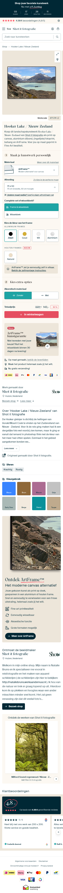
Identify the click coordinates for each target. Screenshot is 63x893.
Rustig (19, 469)
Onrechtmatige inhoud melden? (24, 866)
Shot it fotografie (24, 29)
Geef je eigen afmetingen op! (30, 195)
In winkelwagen (34, 314)
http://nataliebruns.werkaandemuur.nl (24, 682)
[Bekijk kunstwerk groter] (57, 54)
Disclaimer (43, 861)
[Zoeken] (57, 37)
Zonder (20, 295)
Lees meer (26, 401)
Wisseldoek (15, 214)
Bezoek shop (9, 401)
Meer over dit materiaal (48, 162)
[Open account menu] (52, 29)
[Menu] (3, 29)
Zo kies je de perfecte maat (46, 180)
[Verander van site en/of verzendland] (59, 20)
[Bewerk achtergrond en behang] (57, 59)
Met (47, 295)
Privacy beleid (47, 866)
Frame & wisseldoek (19, 207)
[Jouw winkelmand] (58, 29)
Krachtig (8, 469)
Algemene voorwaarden (25, 861)
